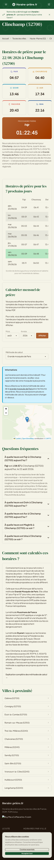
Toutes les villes (19, 38)
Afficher (42, 335)
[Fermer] (49, 14)
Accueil (5, 38)
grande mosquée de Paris (21, 388)
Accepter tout (27, 853)
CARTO (48, 438)
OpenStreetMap (28, 438)
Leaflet (18, 438)
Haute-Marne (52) (38, 38)
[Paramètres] (49, 4)
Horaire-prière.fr (26, 4)
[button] (6, 4)
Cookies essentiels (27, 850)
